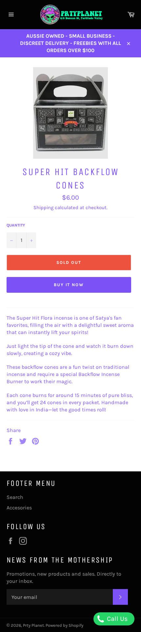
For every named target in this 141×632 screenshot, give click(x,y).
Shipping (43, 207)
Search (15, 497)
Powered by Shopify (64, 625)
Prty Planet (33, 625)
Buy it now (69, 284)
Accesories (19, 507)
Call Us (116, 618)
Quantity (16, 225)
